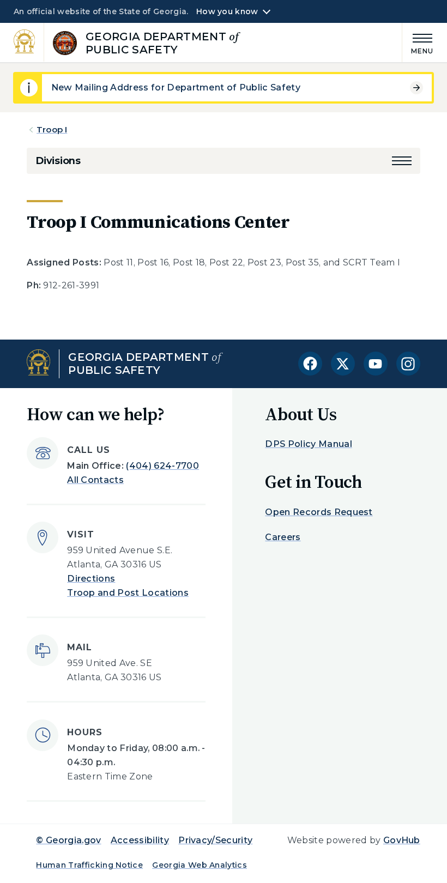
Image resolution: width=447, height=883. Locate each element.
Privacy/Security (215, 840)
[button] (402, 160)
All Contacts (95, 480)
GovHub (401, 840)
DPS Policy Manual (308, 444)
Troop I (52, 129)
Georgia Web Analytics (199, 865)
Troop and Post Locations (128, 593)
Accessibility (140, 840)
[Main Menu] (418, 42)
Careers (282, 537)
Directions (91, 578)
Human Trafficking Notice (89, 865)
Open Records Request (318, 512)
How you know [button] (227, 11)
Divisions (57, 161)
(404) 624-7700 (162, 466)
